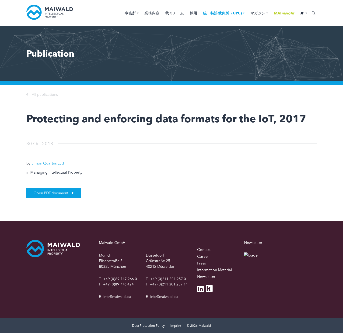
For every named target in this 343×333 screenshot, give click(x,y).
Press (201, 263)
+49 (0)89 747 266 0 (120, 279)
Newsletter (206, 276)
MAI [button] (284, 13)
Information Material (214, 270)
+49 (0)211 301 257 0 (168, 279)
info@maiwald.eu (117, 296)
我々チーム (174, 13)
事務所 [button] (130, 13)
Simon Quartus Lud (48, 163)
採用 (193, 13)
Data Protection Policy (148, 325)
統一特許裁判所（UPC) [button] (222, 13)
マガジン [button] (257, 13)
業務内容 (151, 13)
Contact (204, 249)
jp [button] (302, 13)
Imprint (175, 325)
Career (203, 256)
